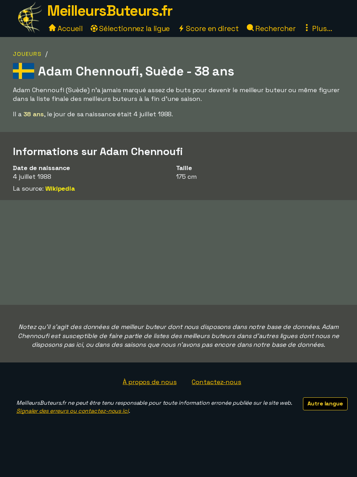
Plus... (321, 28)
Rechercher (275, 28)
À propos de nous (149, 382)
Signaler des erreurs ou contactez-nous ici (72, 410)
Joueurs (27, 54)
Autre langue (325, 403)
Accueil (69, 28)
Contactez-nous (216, 382)
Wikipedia (60, 188)
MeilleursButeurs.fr (110, 10)
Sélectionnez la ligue (134, 28)
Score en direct (211, 28)
